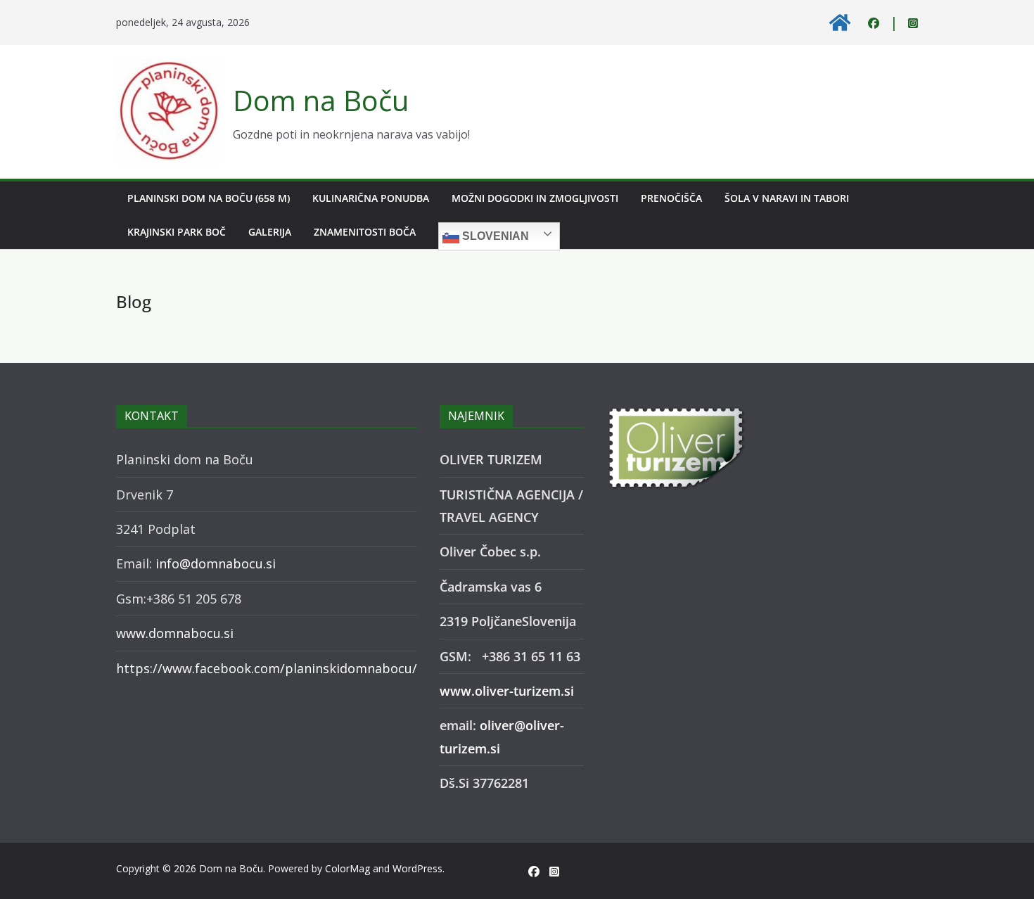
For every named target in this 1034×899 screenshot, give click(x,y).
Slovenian (494, 236)
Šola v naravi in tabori (787, 198)
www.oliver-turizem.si (507, 690)
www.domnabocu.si (175, 633)
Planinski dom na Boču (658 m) (208, 198)
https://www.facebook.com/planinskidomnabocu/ (266, 668)
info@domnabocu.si (215, 563)
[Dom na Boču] (840, 22)
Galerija (269, 231)
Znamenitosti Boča (365, 231)
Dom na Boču (321, 100)
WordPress (417, 868)
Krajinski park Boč (176, 231)
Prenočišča (671, 198)
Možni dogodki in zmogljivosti (535, 198)
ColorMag (347, 868)
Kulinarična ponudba (370, 198)
